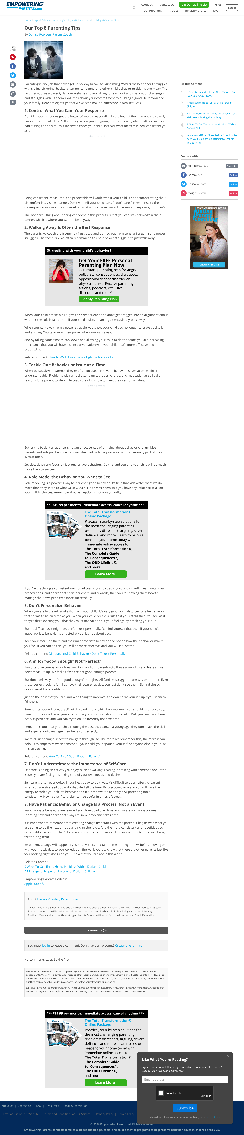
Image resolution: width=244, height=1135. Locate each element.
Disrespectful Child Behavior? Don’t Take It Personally (87, 653)
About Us (147, 4)
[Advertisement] (96, 164)
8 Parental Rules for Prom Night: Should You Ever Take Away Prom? (211, 93)
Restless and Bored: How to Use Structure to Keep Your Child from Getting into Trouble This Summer (212, 138)
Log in (232, 7)
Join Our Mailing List (194, 4)
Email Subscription (75, 1106)
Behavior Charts (195, 10)
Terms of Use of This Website (20, 1114)
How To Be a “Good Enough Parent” (74, 756)
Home (27, 20)
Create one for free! (129, 945)
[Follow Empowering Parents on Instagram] (184, 193)
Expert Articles (42, 20)
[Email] (13, 84)
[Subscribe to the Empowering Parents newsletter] (184, 165)
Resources (52, 1106)
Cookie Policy (126, 1114)
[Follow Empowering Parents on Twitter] (184, 184)
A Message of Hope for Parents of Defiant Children (60, 871)
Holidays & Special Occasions (109, 20)
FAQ (215, 10)
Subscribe (232, 165)
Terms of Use (212, 1117)
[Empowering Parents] (25, 6)
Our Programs (153, 10)
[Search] (134, 7)
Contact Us (167, 4)
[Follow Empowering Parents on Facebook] (184, 174)
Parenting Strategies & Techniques (71, 20)
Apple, (28, 884)
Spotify (39, 884)
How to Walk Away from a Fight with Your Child (82, 357)
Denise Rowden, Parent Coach (50, 34)
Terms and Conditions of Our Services (67, 1114)
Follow (233, 175)
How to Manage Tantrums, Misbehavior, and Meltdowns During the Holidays (212, 115)
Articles (173, 10)
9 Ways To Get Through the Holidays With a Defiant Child (65, 866)
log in (46, 945)
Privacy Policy (104, 1114)
